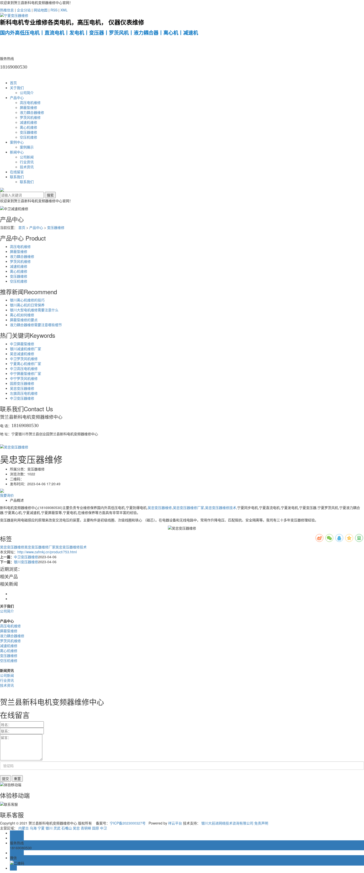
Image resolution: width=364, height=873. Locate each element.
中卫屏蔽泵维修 (22, 343)
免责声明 (261, 823)
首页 (13, 82)
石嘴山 (66, 827)
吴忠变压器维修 (22, 388)
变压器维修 (28, 132)
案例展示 (27, 147)
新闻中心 (17, 151)
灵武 (56, 827)
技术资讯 (27, 166)
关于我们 (17, 87)
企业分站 (24, 9)
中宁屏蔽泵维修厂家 (25, 373)
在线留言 (17, 171)
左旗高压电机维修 (24, 393)
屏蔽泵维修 (28, 107)
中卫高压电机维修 (24, 368)
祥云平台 (175, 823)
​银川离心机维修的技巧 (27, 299)
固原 (95, 827)
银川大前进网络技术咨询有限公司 (227, 823)
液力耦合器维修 (32, 112)
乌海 (33, 827)
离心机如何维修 (22, 314)
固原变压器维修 (22, 383)
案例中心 (17, 142)
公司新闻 (27, 156)
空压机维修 (28, 137)
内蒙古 (23, 827)
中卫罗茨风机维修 (24, 358)
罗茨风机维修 (30, 117)
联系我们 (17, 176)
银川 (49, 827)
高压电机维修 (30, 102)
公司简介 (27, 92)
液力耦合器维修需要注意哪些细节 (36, 324)
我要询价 (7, 495)
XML (64, 9)
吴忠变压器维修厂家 (188, 507)
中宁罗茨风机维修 (24, 378)
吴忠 (76, 827)
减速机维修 (28, 122)
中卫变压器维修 (22, 398)
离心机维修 (28, 127)
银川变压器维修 (26, 561)
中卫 (103, 827)
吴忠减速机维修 (22, 353)
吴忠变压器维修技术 (220, 507)
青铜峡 (86, 827)
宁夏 (41, 827)
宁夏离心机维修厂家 (25, 363)
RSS (54, 9)
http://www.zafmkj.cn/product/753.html (47, 551)
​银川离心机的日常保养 (27, 304)
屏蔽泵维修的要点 (24, 319)
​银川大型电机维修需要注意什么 (34, 309)
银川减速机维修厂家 (25, 348)
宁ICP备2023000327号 (128, 823)
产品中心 (17, 97)
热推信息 (7, 9)
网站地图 (41, 9)
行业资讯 (27, 161)
